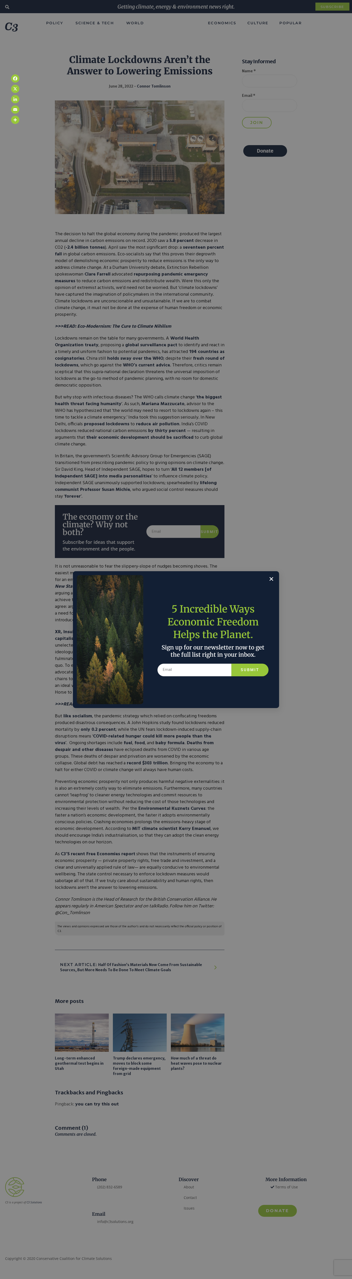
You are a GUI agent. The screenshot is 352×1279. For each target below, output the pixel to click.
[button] (271, 579)
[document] (176, 639)
